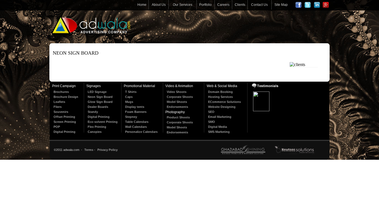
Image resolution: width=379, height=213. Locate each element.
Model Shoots (177, 101)
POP (57, 126)
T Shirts (131, 91)
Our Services (182, 5)
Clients (240, 5)
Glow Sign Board (100, 101)
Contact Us (259, 5)
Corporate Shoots (180, 96)
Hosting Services (220, 96)
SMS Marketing (219, 131)
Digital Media (217, 126)
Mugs (129, 101)
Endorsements (177, 106)
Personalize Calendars (141, 131)
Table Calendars (136, 121)
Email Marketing (219, 116)
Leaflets (59, 101)
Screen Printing (65, 121)
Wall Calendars (136, 126)
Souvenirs (61, 111)
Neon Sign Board (100, 96)
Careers (223, 5)
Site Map (281, 5)
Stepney (131, 116)
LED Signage (97, 91)
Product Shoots (178, 117)
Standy (93, 111)
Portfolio (205, 5)
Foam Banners (135, 111)
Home (141, 5)
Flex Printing (97, 126)
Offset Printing (64, 116)
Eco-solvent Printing (103, 121)
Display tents (134, 106)
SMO (211, 121)
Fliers (58, 106)
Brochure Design (66, 96)
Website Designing (222, 106)
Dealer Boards (98, 106)
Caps (129, 96)
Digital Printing (64, 131)
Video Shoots (176, 91)
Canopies (95, 131)
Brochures (61, 91)
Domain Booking (220, 91)
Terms (88, 149)
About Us (159, 5)
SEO (211, 111)
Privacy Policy (107, 149)
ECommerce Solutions (224, 101)
